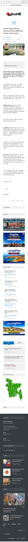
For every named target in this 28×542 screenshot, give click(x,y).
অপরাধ (6, 304)
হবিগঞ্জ (11, 284)
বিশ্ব (7, 294)
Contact (17, 538)
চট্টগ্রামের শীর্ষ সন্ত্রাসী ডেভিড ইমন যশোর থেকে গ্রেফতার (13, 349)
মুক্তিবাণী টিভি (23, 538)
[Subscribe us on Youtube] (9, 2)
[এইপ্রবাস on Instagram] (9, 450)
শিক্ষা (14, 274)
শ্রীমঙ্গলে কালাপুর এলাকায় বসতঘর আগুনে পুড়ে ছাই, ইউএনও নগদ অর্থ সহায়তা (11, 312)
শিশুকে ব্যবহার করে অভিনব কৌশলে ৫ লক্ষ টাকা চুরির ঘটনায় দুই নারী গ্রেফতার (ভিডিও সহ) (9, 510)
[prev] (8, 461)
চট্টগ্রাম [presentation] (8, 343)
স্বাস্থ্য (4, 526)
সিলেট (6, 276)
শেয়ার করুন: (5, 194)
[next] (8, 483)
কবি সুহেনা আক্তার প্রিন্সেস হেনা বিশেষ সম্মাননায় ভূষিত (10, 271)
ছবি (5, 315)
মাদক (15, 304)
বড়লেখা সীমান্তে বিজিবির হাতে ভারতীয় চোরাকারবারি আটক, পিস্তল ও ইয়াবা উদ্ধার (11, 301)
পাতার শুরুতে (20, 530)
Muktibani (8, 534)
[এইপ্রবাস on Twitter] (7, 450)
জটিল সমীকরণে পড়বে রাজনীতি (10, 365)
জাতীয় (9, 37)
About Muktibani (11, 538)
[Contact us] (11, 2)
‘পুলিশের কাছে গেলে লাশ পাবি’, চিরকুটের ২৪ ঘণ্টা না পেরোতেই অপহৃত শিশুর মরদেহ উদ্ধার (14, 357)
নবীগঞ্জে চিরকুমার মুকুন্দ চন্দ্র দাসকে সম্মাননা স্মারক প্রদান (11, 282)
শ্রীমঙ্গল (15, 315)
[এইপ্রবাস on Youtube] (12, 450)
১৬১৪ (23, 507)
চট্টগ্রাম (6, 37)
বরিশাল (18, 463)
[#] (14, 14)
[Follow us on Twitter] (4, 2)
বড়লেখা (6, 274)
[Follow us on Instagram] (6, 2)
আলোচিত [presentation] (19, 343)
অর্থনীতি (4, 524)
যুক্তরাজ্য (10, 294)
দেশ (11, 37)
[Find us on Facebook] (4, 450)
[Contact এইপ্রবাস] (14, 450)
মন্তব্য (14, 41)
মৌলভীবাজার (10, 274)
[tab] (8, 344)
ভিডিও (6, 407)
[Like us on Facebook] (1, 2)
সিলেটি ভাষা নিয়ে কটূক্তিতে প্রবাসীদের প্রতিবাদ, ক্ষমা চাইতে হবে (10, 291)
